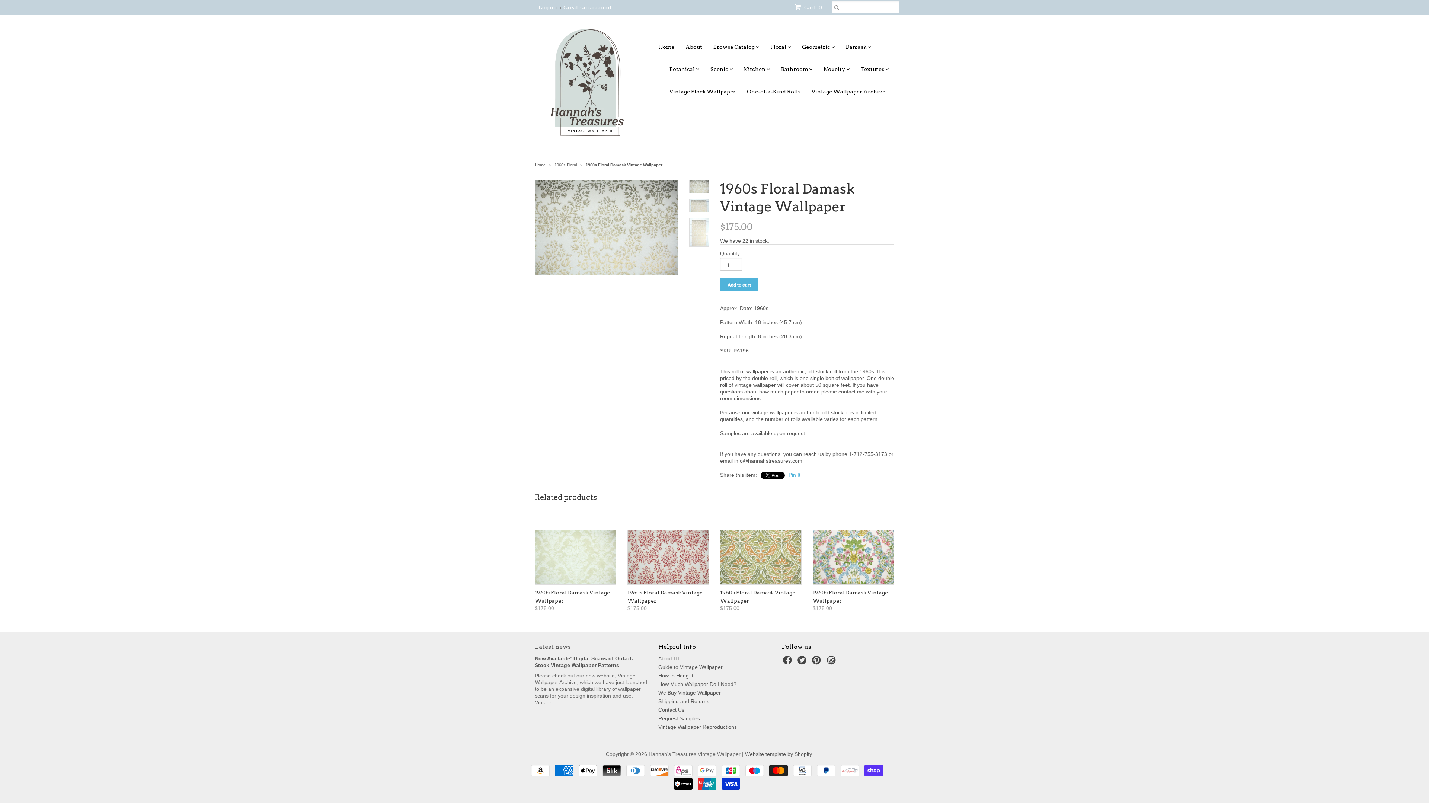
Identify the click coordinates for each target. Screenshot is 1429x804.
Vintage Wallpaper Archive (848, 92)
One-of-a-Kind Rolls (773, 92)
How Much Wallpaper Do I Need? (697, 684)
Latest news (553, 646)
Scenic (719, 69)
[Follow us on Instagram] (832, 662)
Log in (546, 7)
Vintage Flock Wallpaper (702, 92)
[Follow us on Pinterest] (817, 662)
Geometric (816, 47)
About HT (669, 658)
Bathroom (795, 69)
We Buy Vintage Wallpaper (689, 693)
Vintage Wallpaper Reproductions (697, 727)
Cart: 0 (812, 7)
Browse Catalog (734, 47)
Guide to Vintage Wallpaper (690, 667)
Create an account (587, 7)
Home (666, 47)
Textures (873, 69)
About (693, 47)
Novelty (835, 69)
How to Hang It (675, 676)
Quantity (730, 253)
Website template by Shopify (778, 754)
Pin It (794, 475)
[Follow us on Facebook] (788, 662)
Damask (856, 47)
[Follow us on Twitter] (803, 662)
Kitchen (755, 69)
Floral (778, 47)
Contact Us (671, 710)
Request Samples (679, 718)
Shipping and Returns (683, 701)
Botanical (682, 69)
